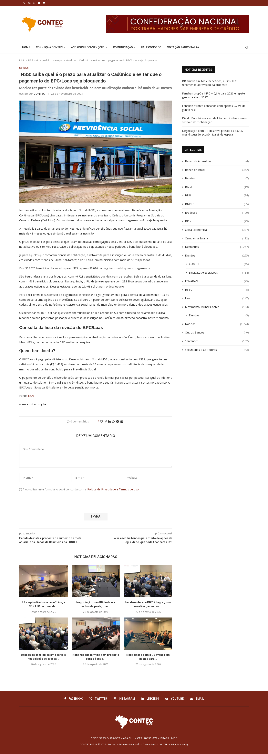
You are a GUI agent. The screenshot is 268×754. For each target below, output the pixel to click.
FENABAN (217, 281)
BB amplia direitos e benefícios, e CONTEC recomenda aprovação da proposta (209, 83)
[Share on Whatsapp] (113, 421)
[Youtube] (39, 3)
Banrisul (217, 178)
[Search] (247, 47)
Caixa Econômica (217, 230)
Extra (31, 396)
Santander (217, 341)
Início (22, 60)
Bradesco (217, 212)
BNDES (217, 204)
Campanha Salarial (217, 238)
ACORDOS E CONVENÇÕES (88, 47)
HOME (26, 47)
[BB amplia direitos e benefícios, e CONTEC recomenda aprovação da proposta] (43, 581)
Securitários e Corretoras (217, 350)
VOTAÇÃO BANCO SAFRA (183, 47)
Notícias (217, 324)
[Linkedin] (34, 3)
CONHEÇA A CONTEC (49, 47)
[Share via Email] (121, 421)
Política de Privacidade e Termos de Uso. (113, 489)
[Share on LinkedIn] (109, 421)
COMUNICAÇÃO (123, 47)
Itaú (217, 298)
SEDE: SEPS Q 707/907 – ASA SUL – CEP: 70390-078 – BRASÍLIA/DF (134, 738)
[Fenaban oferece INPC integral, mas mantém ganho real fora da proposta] (148, 581)
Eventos (217, 255)
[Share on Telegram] (117, 421)
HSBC (217, 289)
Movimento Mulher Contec (217, 307)
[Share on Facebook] (106, 421)
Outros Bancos (217, 332)
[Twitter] (24, 3)
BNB (217, 195)
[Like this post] (101, 421)
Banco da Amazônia (217, 161)
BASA (217, 187)
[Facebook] (20, 3)
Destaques (217, 247)
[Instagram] (29, 3)
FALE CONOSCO (151, 47)
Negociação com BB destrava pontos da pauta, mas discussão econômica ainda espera (212, 133)
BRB (217, 221)
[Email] (44, 3)
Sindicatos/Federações (219, 272)
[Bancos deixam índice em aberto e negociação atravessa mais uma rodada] (43, 633)
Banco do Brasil (217, 170)
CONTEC (39, 93)
